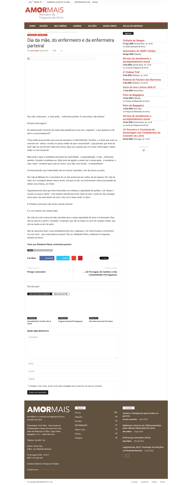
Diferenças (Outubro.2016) (136, 437)
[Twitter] (155, 2)
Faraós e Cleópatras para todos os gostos (140, 414)
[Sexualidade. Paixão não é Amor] (41, 308)
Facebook (144, 482)
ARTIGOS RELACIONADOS (40, 294)
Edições (43, 26)
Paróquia (78, 438)
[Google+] (138, 2)
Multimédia (60, 26)
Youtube (134, 482)
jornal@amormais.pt (47, 469)
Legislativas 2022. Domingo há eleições (143, 447)
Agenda (77, 26)
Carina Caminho (130, 419)
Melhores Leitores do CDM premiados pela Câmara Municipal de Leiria (142, 426)
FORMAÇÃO (32, 35)
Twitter (154, 482)
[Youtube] (164, 2)
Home (32, 26)
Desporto (78, 416)
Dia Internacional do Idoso (101, 321)
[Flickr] (133, 2)
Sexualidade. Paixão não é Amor (39, 322)
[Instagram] (142, 2)
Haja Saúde (48, 250)
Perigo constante (36, 271)
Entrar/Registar (82, 2)
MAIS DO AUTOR (60, 294)
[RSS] (151, 2)
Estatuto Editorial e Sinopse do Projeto (43, 463)
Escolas (78, 421)
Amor (39, 250)
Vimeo (162, 482)
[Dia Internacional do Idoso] (103, 308)
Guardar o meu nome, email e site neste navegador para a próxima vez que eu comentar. (66, 386)
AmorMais (35, 50)
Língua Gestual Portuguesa (70, 321)
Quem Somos (110, 26)
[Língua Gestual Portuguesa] (72, 308)
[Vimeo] (159, 2)
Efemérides (42, 35)
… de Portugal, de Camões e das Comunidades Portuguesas (100, 273)
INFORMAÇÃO (81, 425)
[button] (164, 26)
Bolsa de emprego (133, 26)
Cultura (78, 433)
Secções (92, 26)
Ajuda (95, 2)
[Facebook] (129, 2)
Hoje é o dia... (80, 429)
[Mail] (146, 2)
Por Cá (78, 412)
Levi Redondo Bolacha (132, 450)
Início (29, 32)
